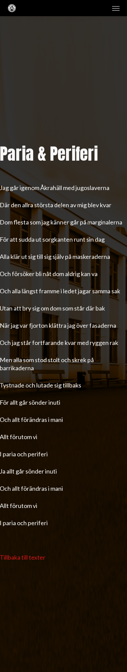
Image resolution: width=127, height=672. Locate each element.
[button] (116, 8)
